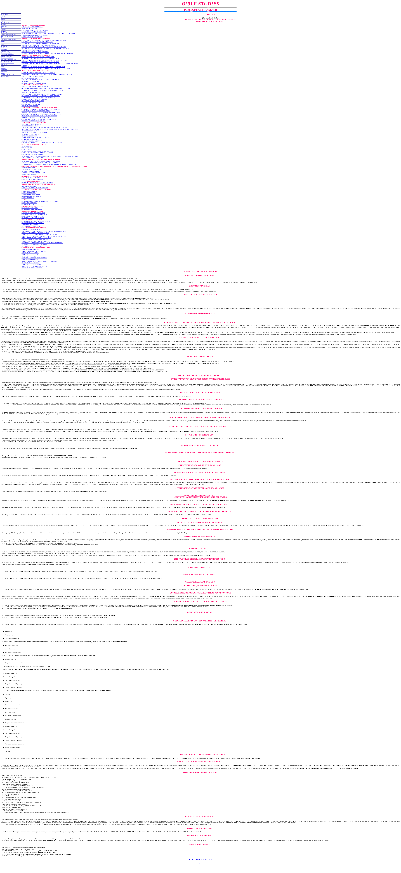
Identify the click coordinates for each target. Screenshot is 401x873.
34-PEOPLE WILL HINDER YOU (31, 92)
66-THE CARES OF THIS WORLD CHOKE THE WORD (37, 151)
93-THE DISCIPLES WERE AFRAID (32, 209)
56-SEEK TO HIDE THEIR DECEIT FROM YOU (35, 132)
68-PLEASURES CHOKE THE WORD (32, 154)
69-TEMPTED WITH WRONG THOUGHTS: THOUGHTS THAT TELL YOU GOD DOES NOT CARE (50, 156)
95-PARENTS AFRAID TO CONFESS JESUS (34, 214)
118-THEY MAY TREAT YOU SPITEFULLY (34, 258)
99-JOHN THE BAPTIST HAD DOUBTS (33, 223)
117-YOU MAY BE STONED (30, 256)
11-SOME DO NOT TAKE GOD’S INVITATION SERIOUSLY (39, 45)
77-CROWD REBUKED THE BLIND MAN (34, 173)
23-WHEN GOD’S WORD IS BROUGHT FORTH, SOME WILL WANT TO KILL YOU (46, 68)
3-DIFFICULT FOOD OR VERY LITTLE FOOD (35, 30)
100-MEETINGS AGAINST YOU (31, 224)
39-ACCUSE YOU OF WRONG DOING (33, 101)
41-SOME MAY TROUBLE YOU (31, 104)
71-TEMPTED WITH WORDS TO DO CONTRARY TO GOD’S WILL (41, 161)
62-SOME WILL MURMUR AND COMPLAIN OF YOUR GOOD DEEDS (42, 142)
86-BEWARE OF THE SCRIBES (31, 194)
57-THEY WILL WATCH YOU (30, 134)
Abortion (3, 16)
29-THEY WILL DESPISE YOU (30, 81)
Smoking (3, 66)
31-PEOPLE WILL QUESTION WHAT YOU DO (35, 86)
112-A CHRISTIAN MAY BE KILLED (32, 246)
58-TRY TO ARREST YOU (29, 136)
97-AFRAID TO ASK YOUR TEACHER (33, 218)
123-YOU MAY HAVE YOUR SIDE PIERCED (34, 266)
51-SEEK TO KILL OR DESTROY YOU (33, 124)
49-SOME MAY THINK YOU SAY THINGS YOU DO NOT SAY (39, 119)
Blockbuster (4, 26)
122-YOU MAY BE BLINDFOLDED (32, 264)
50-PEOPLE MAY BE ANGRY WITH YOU (33, 121)
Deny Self (3, 31)
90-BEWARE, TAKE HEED (29, 203)
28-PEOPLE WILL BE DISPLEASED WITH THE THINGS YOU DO (40, 80)
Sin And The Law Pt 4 (6, 61)
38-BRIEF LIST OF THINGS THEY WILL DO (34, 99)
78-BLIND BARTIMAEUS (29, 174)
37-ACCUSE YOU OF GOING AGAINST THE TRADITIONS (38, 97)
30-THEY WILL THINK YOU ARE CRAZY (34, 83)
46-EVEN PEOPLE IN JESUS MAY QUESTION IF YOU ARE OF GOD (41, 114)
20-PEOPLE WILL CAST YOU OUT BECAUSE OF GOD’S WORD (40, 62)
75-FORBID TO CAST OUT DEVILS (32, 169)
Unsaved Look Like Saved (7, 74)
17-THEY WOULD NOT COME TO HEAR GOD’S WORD (38, 57)
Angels (3, 17)
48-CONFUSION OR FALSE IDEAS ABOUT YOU (35, 117)
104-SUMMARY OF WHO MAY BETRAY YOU (35, 233)
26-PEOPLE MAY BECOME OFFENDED (33, 76)
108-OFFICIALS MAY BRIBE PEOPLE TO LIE (35, 239)
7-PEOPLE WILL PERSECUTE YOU (32, 37)
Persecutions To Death (6, 52)
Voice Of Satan (5, 76)
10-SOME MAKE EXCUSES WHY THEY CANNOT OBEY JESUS (40, 43)
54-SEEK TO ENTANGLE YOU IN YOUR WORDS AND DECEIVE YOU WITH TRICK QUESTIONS (50, 129)
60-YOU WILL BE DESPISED (30, 139)
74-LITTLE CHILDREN (28, 168)
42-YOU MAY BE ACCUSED (30, 106)
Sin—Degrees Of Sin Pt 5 (7, 62)
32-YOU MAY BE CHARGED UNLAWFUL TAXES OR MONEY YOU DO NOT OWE (46, 88)
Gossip (3, 41)
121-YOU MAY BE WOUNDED (30, 263)
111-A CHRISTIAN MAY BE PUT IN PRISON (34, 244)
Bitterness (3, 24)
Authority (3, 21)
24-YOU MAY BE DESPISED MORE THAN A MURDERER (38, 73)
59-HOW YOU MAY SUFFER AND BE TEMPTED (36, 137)
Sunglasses (4, 69)
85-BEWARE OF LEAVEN (29, 193)
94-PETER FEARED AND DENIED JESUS (33, 213)
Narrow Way (4, 49)
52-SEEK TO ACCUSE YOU (29, 126)
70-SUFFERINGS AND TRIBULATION (33, 157)
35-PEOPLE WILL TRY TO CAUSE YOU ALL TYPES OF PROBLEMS (42, 94)
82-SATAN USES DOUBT (29, 186)
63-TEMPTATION (27, 146)
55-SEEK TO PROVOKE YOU (30, 131)
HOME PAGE (4, 14)
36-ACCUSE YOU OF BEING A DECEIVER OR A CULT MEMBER (41, 96)
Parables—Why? (5, 51)
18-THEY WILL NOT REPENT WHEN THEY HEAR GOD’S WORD (41, 58)
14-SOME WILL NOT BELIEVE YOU (32, 50)
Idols (2, 44)
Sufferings (3, 67)
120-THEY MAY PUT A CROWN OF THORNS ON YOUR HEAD (40, 261)
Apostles (3, 19)
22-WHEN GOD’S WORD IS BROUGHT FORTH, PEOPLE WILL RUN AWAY (43, 67)
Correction (3, 27)
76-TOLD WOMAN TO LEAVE (30, 171)
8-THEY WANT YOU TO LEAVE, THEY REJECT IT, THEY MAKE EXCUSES (44, 40)
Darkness (3, 29)
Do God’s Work (4, 32)
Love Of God (4, 46)
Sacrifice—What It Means (7, 56)
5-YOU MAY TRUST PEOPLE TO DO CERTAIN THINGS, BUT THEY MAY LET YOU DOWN (48, 33)
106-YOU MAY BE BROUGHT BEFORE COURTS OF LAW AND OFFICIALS (43, 236)
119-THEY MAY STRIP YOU (30, 259)
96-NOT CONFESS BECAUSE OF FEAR (33, 216)
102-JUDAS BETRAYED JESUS (31, 229)
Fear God (3, 37)
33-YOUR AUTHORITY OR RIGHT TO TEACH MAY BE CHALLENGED (42, 90)
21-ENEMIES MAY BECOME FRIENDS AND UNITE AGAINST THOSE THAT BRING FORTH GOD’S (50, 63)
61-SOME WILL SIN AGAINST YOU (32, 141)
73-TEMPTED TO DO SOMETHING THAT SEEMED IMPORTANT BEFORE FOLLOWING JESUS (49, 164)
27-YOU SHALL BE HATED (30, 78)
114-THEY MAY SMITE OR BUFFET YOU (34, 251)
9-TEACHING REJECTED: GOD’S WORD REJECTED (37, 42)
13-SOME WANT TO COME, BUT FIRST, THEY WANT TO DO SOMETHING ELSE (45, 48)
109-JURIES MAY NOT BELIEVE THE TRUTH (35, 241)
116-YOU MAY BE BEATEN (30, 254)
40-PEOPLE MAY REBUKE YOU (31, 102)
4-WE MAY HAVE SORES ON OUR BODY (34, 32)
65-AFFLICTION (26, 149)
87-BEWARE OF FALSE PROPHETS (32, 196)
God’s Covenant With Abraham (8, 39)
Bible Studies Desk (5, 22)
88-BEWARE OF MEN (28, 198)
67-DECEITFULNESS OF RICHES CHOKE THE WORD (37, 152)
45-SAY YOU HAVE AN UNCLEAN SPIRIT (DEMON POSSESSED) (41, 112)
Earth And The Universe (7, 36)
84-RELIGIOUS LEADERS (29, 191)
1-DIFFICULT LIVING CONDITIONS (32, 27)
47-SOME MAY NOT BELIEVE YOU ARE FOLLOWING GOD (39, 116)
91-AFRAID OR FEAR (28, 204)
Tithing (2, 73)
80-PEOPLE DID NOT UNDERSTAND (32, 179)
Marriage (3, 47)
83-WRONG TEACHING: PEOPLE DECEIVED (35, 188)
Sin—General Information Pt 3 (8, 59)
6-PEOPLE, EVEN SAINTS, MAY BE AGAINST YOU (36, 35)
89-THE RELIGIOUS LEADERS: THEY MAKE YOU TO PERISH (40, 201)
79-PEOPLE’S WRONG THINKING (31, 178)
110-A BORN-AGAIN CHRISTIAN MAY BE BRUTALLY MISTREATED (42, 243)
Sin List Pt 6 (4, 64)
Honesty (3, 42)
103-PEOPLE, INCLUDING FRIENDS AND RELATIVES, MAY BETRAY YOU (44, 231)
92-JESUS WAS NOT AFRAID (30, 208)
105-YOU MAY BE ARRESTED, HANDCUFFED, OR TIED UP (39, 234)
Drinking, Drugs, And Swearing (8, 34)
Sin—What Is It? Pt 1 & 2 (7, 57)
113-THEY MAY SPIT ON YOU (30, 249)
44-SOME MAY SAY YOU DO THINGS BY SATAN (36, 111)
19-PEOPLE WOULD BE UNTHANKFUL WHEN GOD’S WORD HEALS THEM (44, 60)
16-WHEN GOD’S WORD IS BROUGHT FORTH (35, 53)
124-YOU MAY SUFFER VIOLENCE (32, 268)
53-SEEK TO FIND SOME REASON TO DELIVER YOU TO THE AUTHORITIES (44, 127)
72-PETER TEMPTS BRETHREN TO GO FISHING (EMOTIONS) (40, 163)
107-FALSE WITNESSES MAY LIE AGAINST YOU (36, 238)
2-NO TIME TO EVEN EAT (29, 28)
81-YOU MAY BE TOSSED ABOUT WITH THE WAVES (37, 183)
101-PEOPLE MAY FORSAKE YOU (32, 226)
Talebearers (4, 71)
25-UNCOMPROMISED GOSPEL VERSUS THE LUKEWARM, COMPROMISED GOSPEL (47, 74)
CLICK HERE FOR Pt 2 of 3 (200, 859)
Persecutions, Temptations (7, 54)
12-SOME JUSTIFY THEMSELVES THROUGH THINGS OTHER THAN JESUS (44, 47)
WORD (25, 65)
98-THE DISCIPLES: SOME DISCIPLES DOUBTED (36, 221)
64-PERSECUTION (27, 147)
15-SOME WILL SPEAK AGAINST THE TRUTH (35, 52)
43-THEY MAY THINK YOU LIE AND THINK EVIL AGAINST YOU (41, 109)
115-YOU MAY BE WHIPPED (30, 253)
